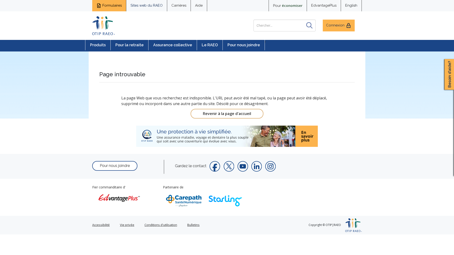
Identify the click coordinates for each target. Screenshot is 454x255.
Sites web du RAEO (147, 5)
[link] (227, 136)
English (351, 5)
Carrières (178, 5)
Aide (199, 5)
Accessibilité (101, 225)
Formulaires (112, 5)
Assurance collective (172, 45)
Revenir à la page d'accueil (227, 113)
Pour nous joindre (243, 45)
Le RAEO (210, 45)
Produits (98, 45)
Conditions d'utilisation (160, 225)
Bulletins (193, 225)
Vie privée (127, 225)
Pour (287, 5)
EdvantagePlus (323, 5)
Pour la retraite (129, 45)
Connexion (335, 25)
